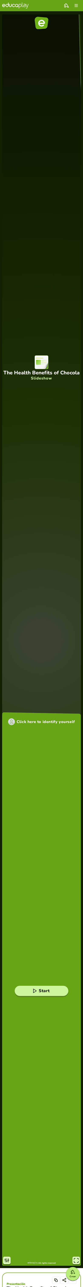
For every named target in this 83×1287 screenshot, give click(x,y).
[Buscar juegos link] (66, 5)
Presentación (16, 1284)
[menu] (76, 5)
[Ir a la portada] (15, 6)
